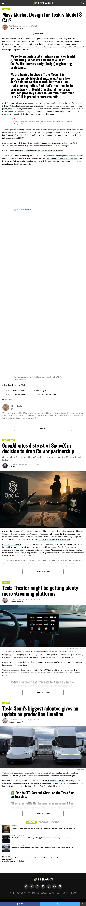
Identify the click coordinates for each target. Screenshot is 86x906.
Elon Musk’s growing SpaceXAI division (54, 539)
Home (11, 893)
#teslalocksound (8, 859)
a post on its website (12, 544)
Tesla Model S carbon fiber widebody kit (62, 158)
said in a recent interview (54, 780)
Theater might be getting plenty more (28, 662)
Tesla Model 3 (22, 41)
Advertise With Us (50, 893)
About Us (21, 893)
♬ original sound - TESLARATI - (14, 861)
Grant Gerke (16, 28)
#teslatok (54, 858)
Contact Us (33, 893)
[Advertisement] (43, 186)
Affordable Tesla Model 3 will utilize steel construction (39, 150)
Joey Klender (16, 601)
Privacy (73, 893)
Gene (13, 467)
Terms (64, 893)
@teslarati (6, 856)
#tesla (48, 858)
